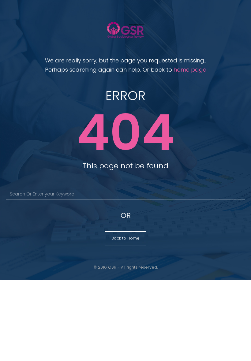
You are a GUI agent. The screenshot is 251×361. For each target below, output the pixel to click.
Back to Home (125, 238)
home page (190, 69)
